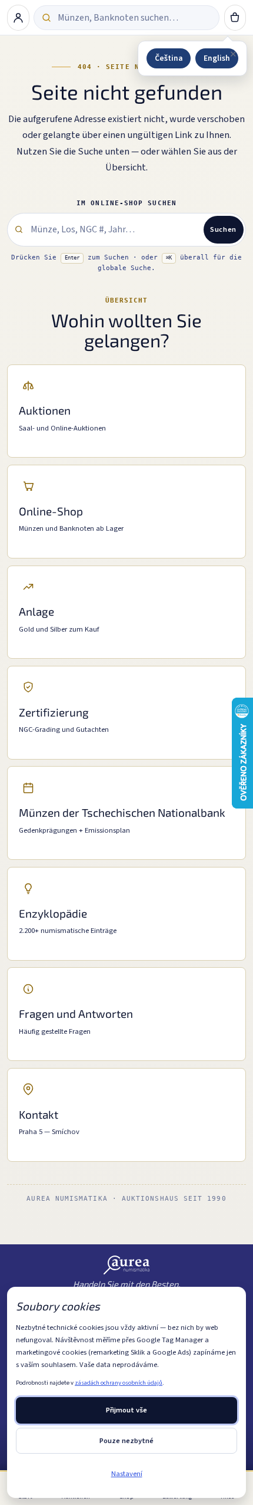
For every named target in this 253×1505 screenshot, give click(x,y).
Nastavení (126, 1473)
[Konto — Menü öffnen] (18, 18)
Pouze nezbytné (126, 1440)
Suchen (223, 229)
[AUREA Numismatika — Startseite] (127, 1265)
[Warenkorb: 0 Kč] (235, 18)
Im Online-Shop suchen (126, 203)
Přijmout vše (126, 1410)
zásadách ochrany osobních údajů (118, 1382)
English (217, 58)
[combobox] (134, 17)
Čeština (168, 58)
